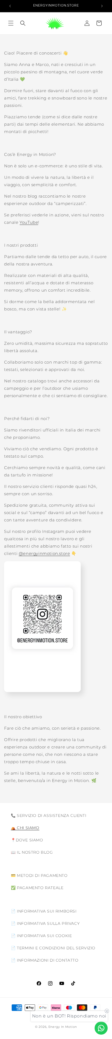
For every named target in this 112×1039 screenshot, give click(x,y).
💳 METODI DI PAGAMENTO (39, 875)
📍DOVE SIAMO (27, 840)
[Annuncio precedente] (10, 6)
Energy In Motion (62, 1027)
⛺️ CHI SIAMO (25, 827)
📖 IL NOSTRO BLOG (32, 852)
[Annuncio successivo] (102, 6)
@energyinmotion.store (44, 553)
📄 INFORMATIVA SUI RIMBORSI (44, 911)
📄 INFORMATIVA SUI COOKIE (41, 935)
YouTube (29, 222)
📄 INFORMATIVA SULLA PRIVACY (45, 923)
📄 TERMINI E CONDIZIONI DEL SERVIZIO (53, 948)
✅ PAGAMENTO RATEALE (37, 887)
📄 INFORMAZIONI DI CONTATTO (45, 960)
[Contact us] (101, 1028)
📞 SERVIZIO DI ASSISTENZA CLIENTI (48, 815)
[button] (11, 23)
